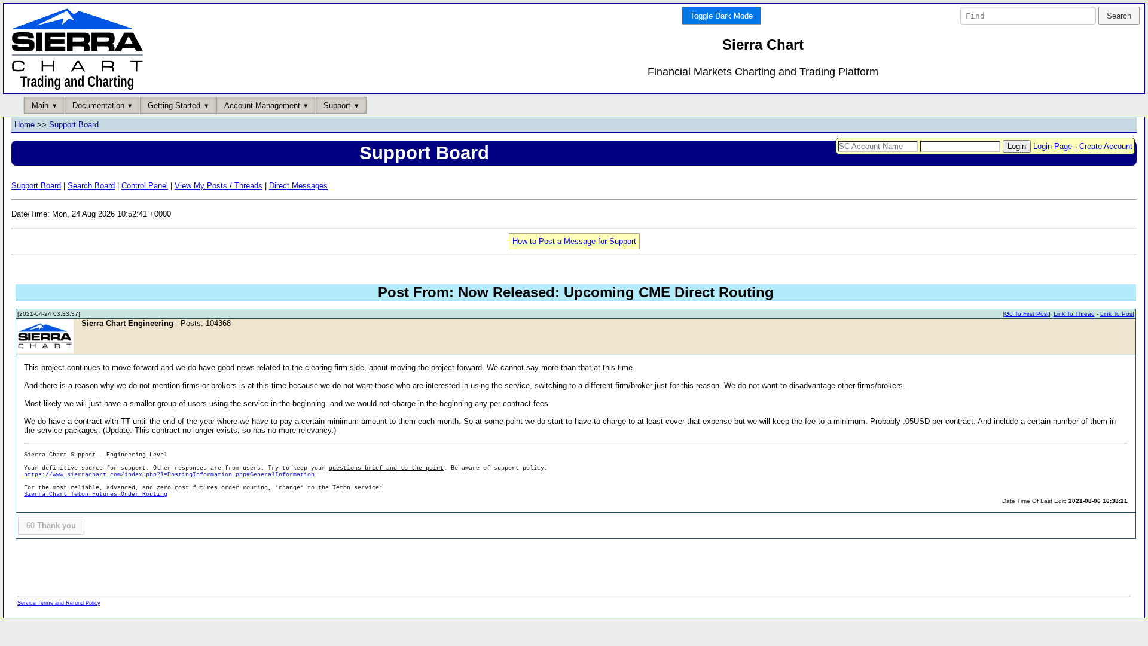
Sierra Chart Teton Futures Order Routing (95, 494)
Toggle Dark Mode (721, 15)
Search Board (91, 185)
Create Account (1105, 146)
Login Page (1052, 146)
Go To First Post (1026, 313)
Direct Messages (298, 185)
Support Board (74, 124)
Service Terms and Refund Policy (58, 603)
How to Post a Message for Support (574, 241)
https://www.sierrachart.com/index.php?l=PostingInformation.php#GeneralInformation (169, 474)
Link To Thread (1074, 313)
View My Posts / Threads (218, 185)
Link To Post (1117, 313)
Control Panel (144, 185)
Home (24, 124)
